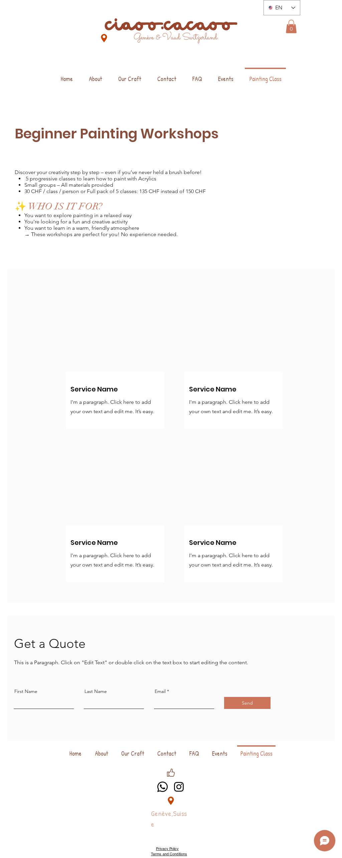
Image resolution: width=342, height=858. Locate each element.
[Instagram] (178, 786)
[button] (291, 26)
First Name (25, 691)
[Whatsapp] (162, 786)
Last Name (95, 691)
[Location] (104, 38)
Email (160, 691)
